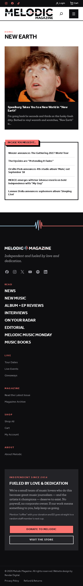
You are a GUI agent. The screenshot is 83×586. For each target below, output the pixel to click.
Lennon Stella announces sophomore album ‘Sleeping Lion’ (40, 193)
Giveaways (11, 375)
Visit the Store (41, 539)
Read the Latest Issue (17, 395)
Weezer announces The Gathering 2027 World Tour (38, 153)
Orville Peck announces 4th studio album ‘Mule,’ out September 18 (39, 171)
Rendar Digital (12, 575)
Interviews (16, 313)
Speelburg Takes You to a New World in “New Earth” (37, 109)
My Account (12, 434)
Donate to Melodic (41, 529)
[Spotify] (38, 272)
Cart (7, 428)
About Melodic (13, 454)
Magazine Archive (15, 402)
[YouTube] (30, 272)
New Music (15, 298)
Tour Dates (11, 362)
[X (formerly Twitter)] (22, 272)
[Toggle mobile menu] (73, 14)
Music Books (18, 342)
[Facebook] (12, 3)
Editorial (15, 328)
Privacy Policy (12, 581)
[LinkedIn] (45, 272)
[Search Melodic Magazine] (61, 14)
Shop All (9, 421)
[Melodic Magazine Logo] (29, 13)
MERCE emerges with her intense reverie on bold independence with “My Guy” (37, 182)
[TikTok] (18, 3)
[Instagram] (6, 3)
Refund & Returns (33, 581)
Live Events (11, 369)
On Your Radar (20, 320)
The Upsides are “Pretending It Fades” (31, 161)
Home (9, 32)
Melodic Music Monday (28, 335)
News (10, 291)
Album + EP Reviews (24, 306)
